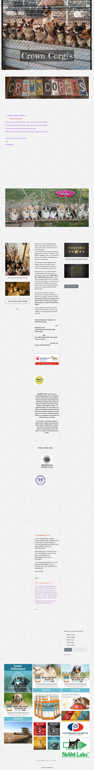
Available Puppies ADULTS (57, 7)
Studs (33, 7)
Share (68, 655)
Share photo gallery (48, 760)
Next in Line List (28, 9)
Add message (71, 286)
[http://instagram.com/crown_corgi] (17, 309)
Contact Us (67, 9)
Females (41, 7)
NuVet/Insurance (81, 9)
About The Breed (22, 7)
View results (80, 649)
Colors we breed (44, 9)
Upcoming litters (77, 7)
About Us (57, 9)
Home (11, 7)
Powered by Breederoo (47, 767)
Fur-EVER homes (12, 9)
